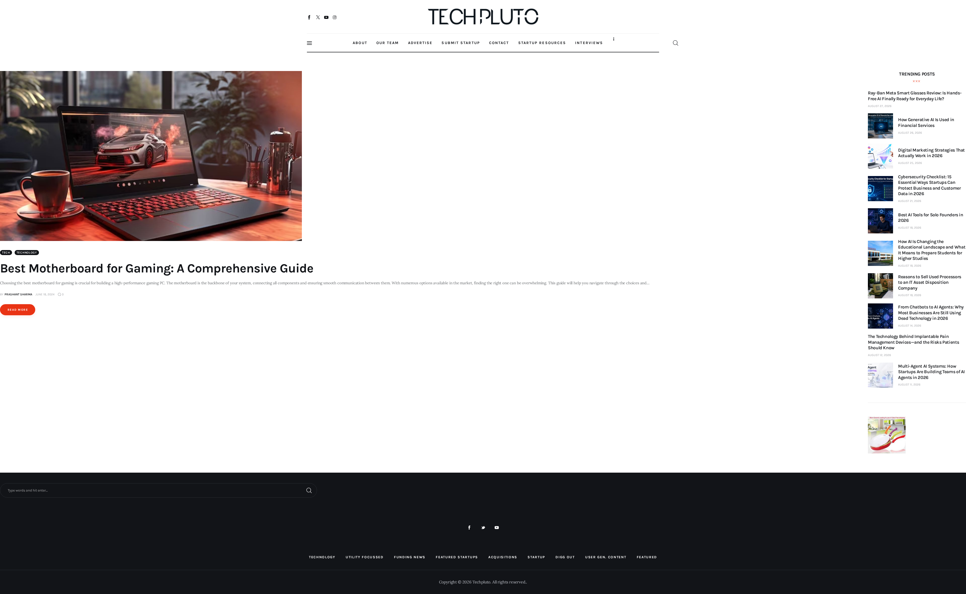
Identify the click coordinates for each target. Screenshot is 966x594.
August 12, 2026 (879, 355)
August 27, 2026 (880, 106)
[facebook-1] (469, 528)
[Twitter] (317, 17)
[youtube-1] (497, 528)
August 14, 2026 (909, 325)
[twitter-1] (483, 528)
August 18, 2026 (909, 227)
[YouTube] (326, 17)
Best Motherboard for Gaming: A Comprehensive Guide (156, 268)
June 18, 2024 (45, 294)
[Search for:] (158, 490)
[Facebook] (309, 17)
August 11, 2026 (909, 384)
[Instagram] (334, 17)
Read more (18, 309)
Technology (27, 252)
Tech (6, 252)
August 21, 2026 (909, 201)
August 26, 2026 (910, 132)
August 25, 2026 (910, 163)
